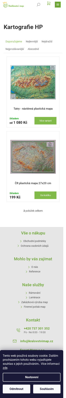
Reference (34, 271)
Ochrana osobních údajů (35, 245)
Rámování (34, 292)
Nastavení (31, 377)
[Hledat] (38, 4)
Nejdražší (47, 41)
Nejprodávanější (15, 49)
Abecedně (33, 49)
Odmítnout (16, 389)
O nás (34, 266)
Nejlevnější (32, 41)
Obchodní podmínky (34, 241)
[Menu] (57, 4)
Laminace (34, 297)
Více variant (45, 120)
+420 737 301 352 (37, 328)
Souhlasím (47, 389)
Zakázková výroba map (34, 302)
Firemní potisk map (34, 306)
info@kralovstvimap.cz (36, 341)
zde (5, 368)
